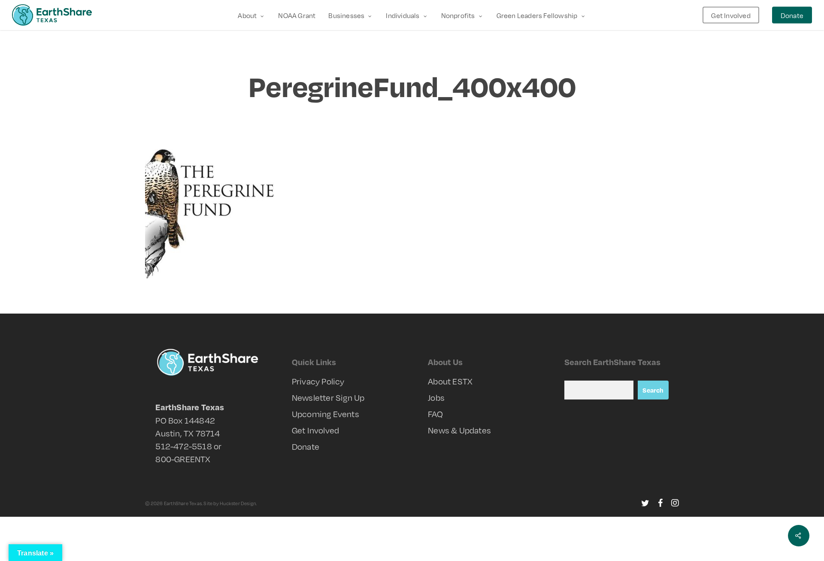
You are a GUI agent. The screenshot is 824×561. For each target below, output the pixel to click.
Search (652, 390)
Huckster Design (238, 503)
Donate (305, 446)
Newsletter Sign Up (328, 397)
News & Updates (459, 430)
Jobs (436, 397)
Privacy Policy (318, 381)
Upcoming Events (325, 413)
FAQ (435, 413)
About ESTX (450, 381)
